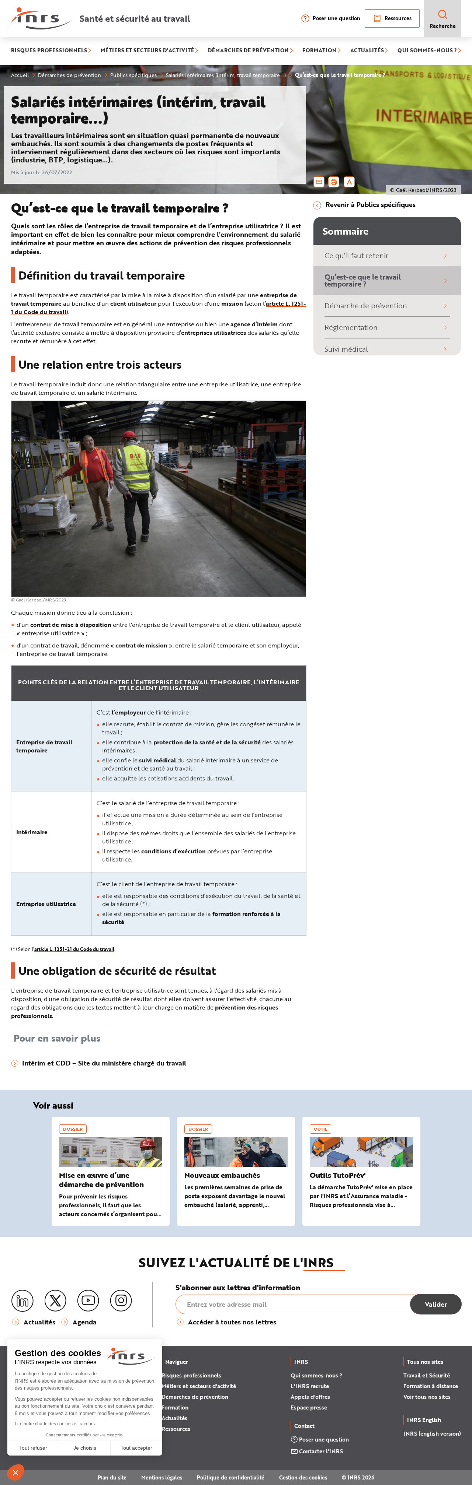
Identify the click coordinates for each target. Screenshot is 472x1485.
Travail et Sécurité (426, 1375)
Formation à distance (430, 1386)
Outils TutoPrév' (338, 1175)
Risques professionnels (191, 1375)
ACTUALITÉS (367, 51)
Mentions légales (161, 1477)
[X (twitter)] (55, 1300)
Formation (175, 1407)
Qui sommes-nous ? (316, 1375)
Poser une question (336, 18)
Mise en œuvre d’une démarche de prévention (101, 1179)
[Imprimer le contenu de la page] (334, 182)
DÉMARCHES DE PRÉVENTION (248, 51)
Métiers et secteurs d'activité (199, 1386)
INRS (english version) (432, 1433)
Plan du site (112, 1477)
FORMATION (319, 51)
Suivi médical (346, 349)
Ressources (398, 18)
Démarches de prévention (195, 1397)
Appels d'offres (310, 1397)
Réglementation (351, 327)
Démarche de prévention (365, 305)
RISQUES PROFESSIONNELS (49, 51)
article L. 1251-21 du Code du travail (74, 948)
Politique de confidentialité (230, 1477)
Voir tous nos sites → (430, 1397)
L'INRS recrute (310, 1386)
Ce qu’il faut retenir (356, 255)
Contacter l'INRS (321, 1451)
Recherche (443, 26)
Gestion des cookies (303, 1477)
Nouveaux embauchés (222, 1175)
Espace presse (309, 1407)
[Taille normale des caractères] (349, 182)
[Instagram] (121, 1300)
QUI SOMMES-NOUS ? (427, 51)
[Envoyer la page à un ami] (319, 182)
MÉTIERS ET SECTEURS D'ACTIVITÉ (147, 51)
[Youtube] (88, 1300)
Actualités (174, 1418)
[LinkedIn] (22, 1301)
